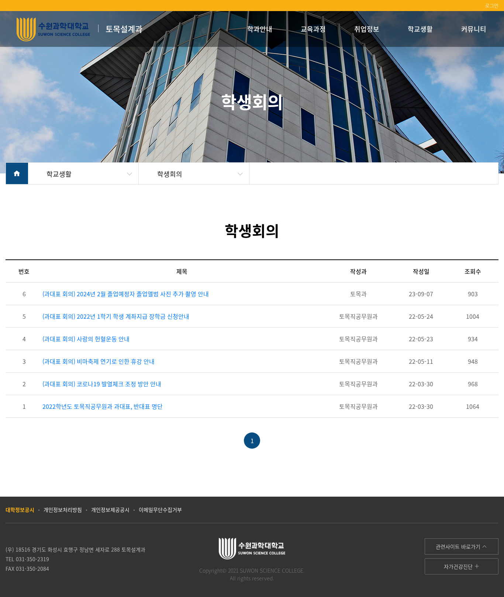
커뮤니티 (473, 29)
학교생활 (420, 29)
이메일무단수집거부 (160, 509)
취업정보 (366, 29)
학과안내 (259, 29)
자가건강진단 (459, 566)
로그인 (491, 5)
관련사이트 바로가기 (459, 546)
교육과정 (313, 29)
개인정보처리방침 (63, 509)
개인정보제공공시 (110, 509)
